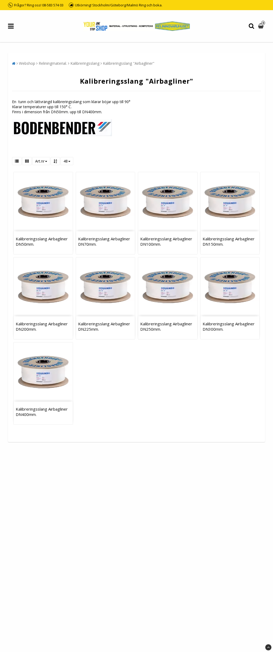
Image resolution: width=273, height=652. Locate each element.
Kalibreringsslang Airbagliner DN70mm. (104, 241)
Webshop (27, 63)
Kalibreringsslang (84, 63)
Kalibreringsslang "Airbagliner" (128, 63)
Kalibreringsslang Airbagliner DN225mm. (104, 326)
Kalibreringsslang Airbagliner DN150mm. (229, 241)
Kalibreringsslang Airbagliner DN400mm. (42, 411)
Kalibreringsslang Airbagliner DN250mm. (166, 326)
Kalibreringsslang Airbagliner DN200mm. (42, 326)
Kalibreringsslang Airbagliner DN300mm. (229, 326)
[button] (261, 26)
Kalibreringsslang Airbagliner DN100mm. (166, 241)
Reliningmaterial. (53, 63)
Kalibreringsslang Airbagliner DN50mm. (42, 241)
